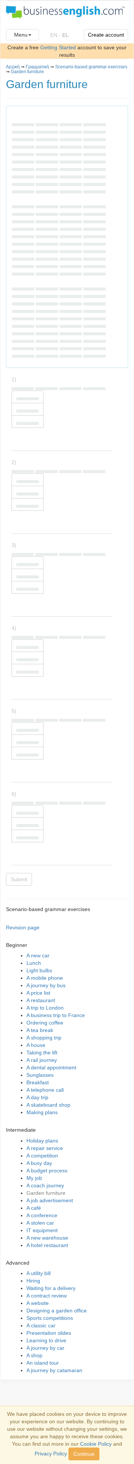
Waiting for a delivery (51, 1288)
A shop (34, 1355)
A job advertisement (49, 1200)
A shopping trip (43, 1038)
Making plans (42, 1112)
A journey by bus (46, 985)
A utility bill (38, 1273)
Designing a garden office (56, 1311)
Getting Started (58, 47)
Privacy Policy (51, 1454)
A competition (42, 1156)
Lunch (33, 963)
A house (35, 1045)
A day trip (37, 1097)
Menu (21, 35)
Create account (106, 35)
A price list (38, 993)
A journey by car (45, 1348)
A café (33, 1208)
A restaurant (40, 1000)
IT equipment (42, 1230)
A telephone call (45, 1090)
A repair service (44, 1148)
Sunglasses (40, 1075)
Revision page (22, 927)
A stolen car (40, 1223)
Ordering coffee (44, 1023)
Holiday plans (42, 1141)
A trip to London (45, 1008)
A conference (41, 1215)
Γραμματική (37, 66)
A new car (38, 955)
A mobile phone (44, 978)
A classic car (40, 1325)
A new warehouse (47, 1238)
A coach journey (45, 1185)
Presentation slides (48, 1333)
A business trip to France (55, 1015)
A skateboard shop (48, 1105)
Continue (84, 1454)
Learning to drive (46, 1340)
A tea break (39, 1030)
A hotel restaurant (47, 1245)
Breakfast (37, 1082)
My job (34, 1178)
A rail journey (41, 1060)
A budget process (46, 1171)
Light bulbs (39, 970)
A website (37, 1303)
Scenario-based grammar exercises (91, 66)
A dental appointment (51, 1067)
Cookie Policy (96, 1444)
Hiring (33, 1281)
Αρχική (13, 66)
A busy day (39, 1163)
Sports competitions (49, 1318)
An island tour (42, 1363)
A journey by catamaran (54, 1370)
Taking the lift (41, 1053)
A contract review (46, 1296)
